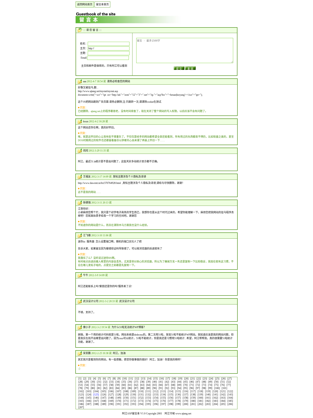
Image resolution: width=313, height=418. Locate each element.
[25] (217, 378)
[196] (155, 404)
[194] (141, 404)
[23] (205, 378)
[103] (88, 391)
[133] (155, 394)
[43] (173, 381)
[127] (111, 394)
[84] (117, 388)
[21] (192, 378)
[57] (105, 384)
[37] (136, 381)
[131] (141, 394)
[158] (185, 397)
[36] (130, 381)
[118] (200, 391)
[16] (161, 378)
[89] (148, 388)
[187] (88, 404)
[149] (118, 397)
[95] (185, 388)
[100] (217, 388)
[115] (178, 391)
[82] (105, 388)
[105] (103, 391)
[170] (118, 400)
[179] (185, 400)
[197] (163, 404)
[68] (173, 384)
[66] (161, 384)
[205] (222, 404)
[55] (93, 384)
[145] (88, 397)
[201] (193, 404)
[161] (208, 397)
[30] (93, 381)
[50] (216, 381)
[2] (84, 378)
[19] (180, 378)
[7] (109, 378)
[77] (229, 384)
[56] (99, 384)
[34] (117, 381)
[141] (215, 394)
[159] (193, 397)
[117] (193, 391)
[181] (200, 400)
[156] (170, 397)
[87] (136, 388)
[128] (118, 394)
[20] (186, 378)
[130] (133, 394)
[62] (136, 384)
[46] (192, 381)
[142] (222, 394)
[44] (179, 381)
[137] (185, 394)
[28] (80, 381)
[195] (148, 404)
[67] (167, 384)
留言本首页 (102, 4)
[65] (154, 384)
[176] (163, 400)
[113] (163, 391)
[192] (126, 404)
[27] (229, 378)
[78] (80, 388)
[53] (80, 384)
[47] (198, 381)
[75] (216, 384)
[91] (161, 388)
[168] (103, 400)
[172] (133, 400)
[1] (79, 378)
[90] (154, 388)
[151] (133, 397)
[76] (222, 384)
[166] (88, 400)
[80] (93, 388)
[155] (163, 397)
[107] (118, 391)
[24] (211, 378)
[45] (185, 381)
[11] (131, 378)
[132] (148, 394)
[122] (230, 391)
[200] (185, 404)
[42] (167, 381)
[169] (111, 400)
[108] (126, 391)
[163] (222, 397)
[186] (81, 404)
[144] (81, 397)
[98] (204, 388)
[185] (230, 400)
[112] (155, 391)
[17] (168, 378)
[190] (111, 404)
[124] (88, 394)
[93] (173, 388)
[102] (81, 391)
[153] (148, 397)
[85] (124, 388)
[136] (178, 394)
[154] (155, 397)
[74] (210, 384)
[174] (148, 400)
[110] (141, 391)
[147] (103, 397)
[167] (96, 400)
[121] (222, 391)
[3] (89, 378)
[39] (148, 381)
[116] (185, 391)
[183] (215, 400)
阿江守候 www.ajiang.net (178, 413)
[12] (137, 378)
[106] (111, 391)
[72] (198, 384)
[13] (143, 378)
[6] (104, 378)
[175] (155, 400)
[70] (185, 384)
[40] (154, 381)
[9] (119, 378)
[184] (222, 400)
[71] (192, 384)
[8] (114, 378)
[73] (204, 384)
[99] (210, 388)
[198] (170, 404)
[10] (124, 378)
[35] (124, 381)
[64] (148, 384)
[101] (224, 388)
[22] (199, 378)
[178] (178, 400)
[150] (126, 397)
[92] (167, 388)
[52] (229, 381)
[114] (170, 391)
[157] (178, 397)
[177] (170, 400)
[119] (208, 391)
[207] (81, 407)
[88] (142, 388)
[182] (208, 400)
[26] (223, 378)
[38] (142, 381)
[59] (117, 384)
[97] (198, 388)
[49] (210, 381)
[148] (111, 397)
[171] (126, 400)
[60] (124, 384)
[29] (87, 381)
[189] (103, 404)
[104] (96, 391)
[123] (81, 394)
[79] (87, 388)
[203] (208, 404)
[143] (230, 394)
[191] (118, 404)
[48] (204, 381)
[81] (99, 388)
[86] (130, 388)
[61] (130, 384)
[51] (222, 381)
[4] (94, 378)
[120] (215, 391)
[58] (111, 384)
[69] (179, 384)
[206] (230, 404)
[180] (193, 400)
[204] (215, 404)
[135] (170, 394)
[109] (133, 391)
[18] (174, 378)
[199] (178, 404)
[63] (142, 384)
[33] (111, 381)
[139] (200, 394)
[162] (215, 397)
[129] (126, 394)
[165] (81, 400)
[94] (179, 388)
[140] (208, 394)
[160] (200, 397)
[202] (200, 404)
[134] (163, 394)
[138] (193, 394)
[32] (105, 381)
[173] (141, 400)
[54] (87, 384)
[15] (155, 378)
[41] (161, 381)
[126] (103, 394)
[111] (148, 391)
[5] (99, 378)
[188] (96, 404)
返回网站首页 (84, 4)
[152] (141, 397)
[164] (230, 397)
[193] (133, 404)
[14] (149, 378)
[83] (111, 388)
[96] (192, 388)
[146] (96, 397)
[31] (99, 381)
